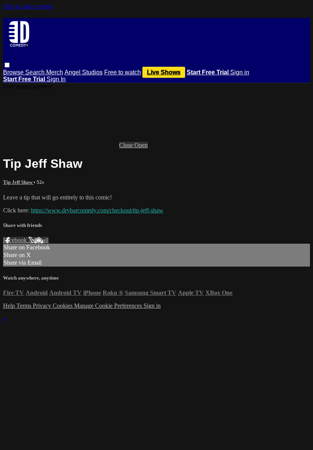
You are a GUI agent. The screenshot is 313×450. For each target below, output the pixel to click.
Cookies (63, 305)
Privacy (43, 305)
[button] (7, 65)
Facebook (15, 240)
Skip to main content (28, 6)
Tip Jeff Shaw (18, 182)
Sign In (56, 79)
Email (41, 240)
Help (9, 305)
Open (141, 145)
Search (35, 72)
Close (126, 145)
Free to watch (122, 72)
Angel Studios (84, 72)
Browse (14, 72)
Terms (24, 305)
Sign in (239, 72)
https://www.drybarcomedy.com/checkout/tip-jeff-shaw (97, 210)
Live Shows (164, 72)
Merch (54, 72)
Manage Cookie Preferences (109, 305)
